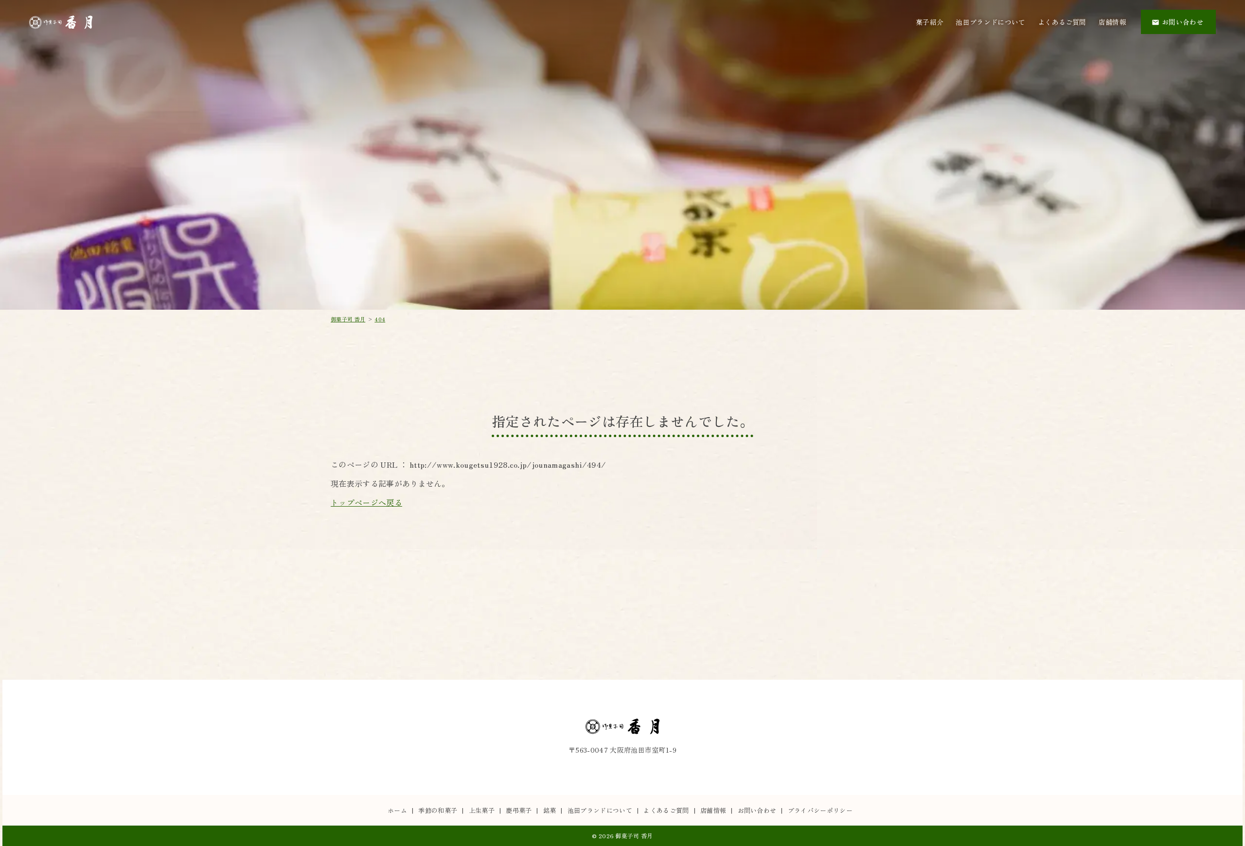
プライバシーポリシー (820, 810)
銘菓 (549, 810)
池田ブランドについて (990, 22)
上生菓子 (482, 810)
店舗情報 (1112, 22)
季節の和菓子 (437, 810)
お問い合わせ (757, 810)
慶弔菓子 (519, 810)
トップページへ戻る (366, 502)
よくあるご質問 (1062, 22)
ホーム (397, 810)
